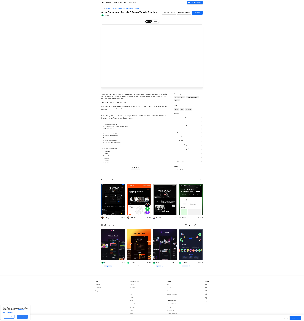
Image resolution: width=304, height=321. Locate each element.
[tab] (105, 102)
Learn (125, 2)
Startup (177, 100)
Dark (182, 109)
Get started (194, 2)
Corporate (188, 109)
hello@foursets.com (156, 115)
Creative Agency (179, 97)
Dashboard (109, 2)
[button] (118, 2)
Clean (176, 109)
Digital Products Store (192, 97)
